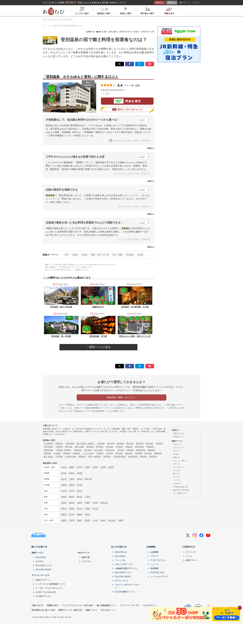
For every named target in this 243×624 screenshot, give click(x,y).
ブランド (154, 556)
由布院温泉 (132, 456)
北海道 (75, 255)
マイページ (186, 3)
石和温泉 (128, 447)
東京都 (79, 479)
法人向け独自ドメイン (125, 591)
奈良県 (95, 503)
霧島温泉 (158, 453)
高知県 (87, 514)
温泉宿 (140, 255)
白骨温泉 (109, 447)
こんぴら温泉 (88, 453)
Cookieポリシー (150, 605)
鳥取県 (64, 509)
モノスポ (176, 470)
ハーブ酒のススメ (180, 493)
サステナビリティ (158, 560)
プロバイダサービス (124, 564)
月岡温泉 (119, 447)
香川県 (71, 514)
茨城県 (79, 473)
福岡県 (64, 520)
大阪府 (79, 503)
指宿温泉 (153, 456)
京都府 (71, 503)
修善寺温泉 (48, 450)
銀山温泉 (149, 443)
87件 (137, 85)
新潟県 (79, 485)
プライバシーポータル (130, 605)
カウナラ (176, 477)
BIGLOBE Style (157, 572)
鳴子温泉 (110, 443)
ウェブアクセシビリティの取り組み (77, 605)
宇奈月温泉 (109, 450)
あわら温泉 (98, 450)
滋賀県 (64, 503)
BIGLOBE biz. (121, 552)
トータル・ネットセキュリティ (49, 588)
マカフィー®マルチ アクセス (127, 586)
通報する (150, 148)
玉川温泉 (59, 456)
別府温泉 (138, 453)
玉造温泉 (109, 453)
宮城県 (87, 467)
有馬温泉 (47, 453)
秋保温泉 (120, 443)
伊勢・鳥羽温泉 (94, 456)
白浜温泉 (57, 453)
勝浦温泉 (67, 453)
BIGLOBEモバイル (44, 565)
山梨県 (64, 485)
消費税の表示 (52, 605)
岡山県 (79, 509)
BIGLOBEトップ (108, 610)
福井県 (79, 491)
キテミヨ (176, 464)
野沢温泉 (99, 447)
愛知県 (79, 497)
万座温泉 (59, 447)
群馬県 (71, 473)
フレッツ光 (120, 560)
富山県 (64, 491)
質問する (171, 3)
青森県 (71, 467)
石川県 (71, 491)
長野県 (71, 485)
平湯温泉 (130, 450)
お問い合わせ (37, 605)
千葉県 (71, 479)
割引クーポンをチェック (130, 109)
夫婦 (66, 255)
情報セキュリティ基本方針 (70, 610)
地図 (106, 94)
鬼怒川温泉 (79, 447)
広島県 (87, 509)
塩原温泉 (90, 447)
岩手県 (79, 467)
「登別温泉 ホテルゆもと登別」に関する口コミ (81, 77)
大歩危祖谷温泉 (119, 456)
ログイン (196, 3)
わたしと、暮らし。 (181, 461)
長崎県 (79, 520)
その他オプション (43, 596)
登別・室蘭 (117, 255)
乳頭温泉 (101, 443)
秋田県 (95, 467)
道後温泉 (76, 453)
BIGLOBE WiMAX (43, 569)
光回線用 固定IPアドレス (126, 568)
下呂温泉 (120, 450)
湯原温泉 (128, 453)
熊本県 (87, 520)
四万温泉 (68, 447)
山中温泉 (87, 450)
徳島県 (64, 514)
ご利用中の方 (188, 546)
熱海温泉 (143, 456)
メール (189, 556)
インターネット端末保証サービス (50, 583)
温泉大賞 (86, 557)
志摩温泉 (107, 456)
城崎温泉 (151, 450)
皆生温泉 (119, 453)
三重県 (87, 497)
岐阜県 (71, 497)
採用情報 (154, 568)
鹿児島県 (112, 520)
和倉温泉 (78, 450)
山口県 (95, 509)
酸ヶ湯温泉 (48, 456)
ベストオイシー (179, 467)
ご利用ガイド (178, 437)
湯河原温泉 (139, 447)
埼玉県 (64, 479)
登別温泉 (130, 255)
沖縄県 (120, 520)
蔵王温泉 (139, 443)
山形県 (103, 467)
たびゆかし (177, 483)
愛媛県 (79, 514)
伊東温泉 (150, 447)
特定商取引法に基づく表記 (43, 610)
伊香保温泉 (48, 447)
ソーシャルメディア (159, 576)
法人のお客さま (119, 546)
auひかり (40, 561)
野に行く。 (177, 474)
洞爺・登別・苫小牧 (100, 255)
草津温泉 (159, 443)
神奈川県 (88, 479)
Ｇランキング (178, 447)
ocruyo (175, 454)
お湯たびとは (178, 433)
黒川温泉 (148, 453)
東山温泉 (130, 443)
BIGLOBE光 (41, 557)
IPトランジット (122, 580)
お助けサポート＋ (43, 579)
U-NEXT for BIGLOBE (46, 592)
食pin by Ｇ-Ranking (181, 490)
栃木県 (64, 473)
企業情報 (150, 546)
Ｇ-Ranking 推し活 (180, 487)
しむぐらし (87, 561)
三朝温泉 (99, 453)
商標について (91, 610)
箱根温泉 (82, 456)
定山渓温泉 (48, 443)
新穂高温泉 (140, 450)
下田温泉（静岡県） (63, 450)
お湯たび (176, 457)
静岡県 (64, 497)
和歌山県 (104, 503)
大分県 (95, 520)
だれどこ (176, 451)
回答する (159, 3)
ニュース (154, 564)
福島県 (111, 467)
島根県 (71, 509)
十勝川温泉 (69, 443)
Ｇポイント (177, 444)
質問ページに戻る (99, 347)
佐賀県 (71, 520)
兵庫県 (87, 503)
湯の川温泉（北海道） (86, 443)
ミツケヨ (176, 480)
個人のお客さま (39, 546)
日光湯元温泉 (70, 456)
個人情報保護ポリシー (106, 605)
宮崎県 (103, 520)
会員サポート (192, 560)
